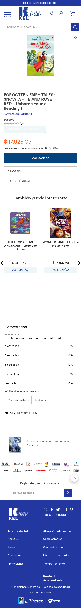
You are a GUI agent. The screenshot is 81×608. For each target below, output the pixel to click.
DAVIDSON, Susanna (18, 114)
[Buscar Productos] (75, 27)
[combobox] (40, 27)
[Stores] (52, 13)
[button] (2, 263)
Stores (31, 445)
